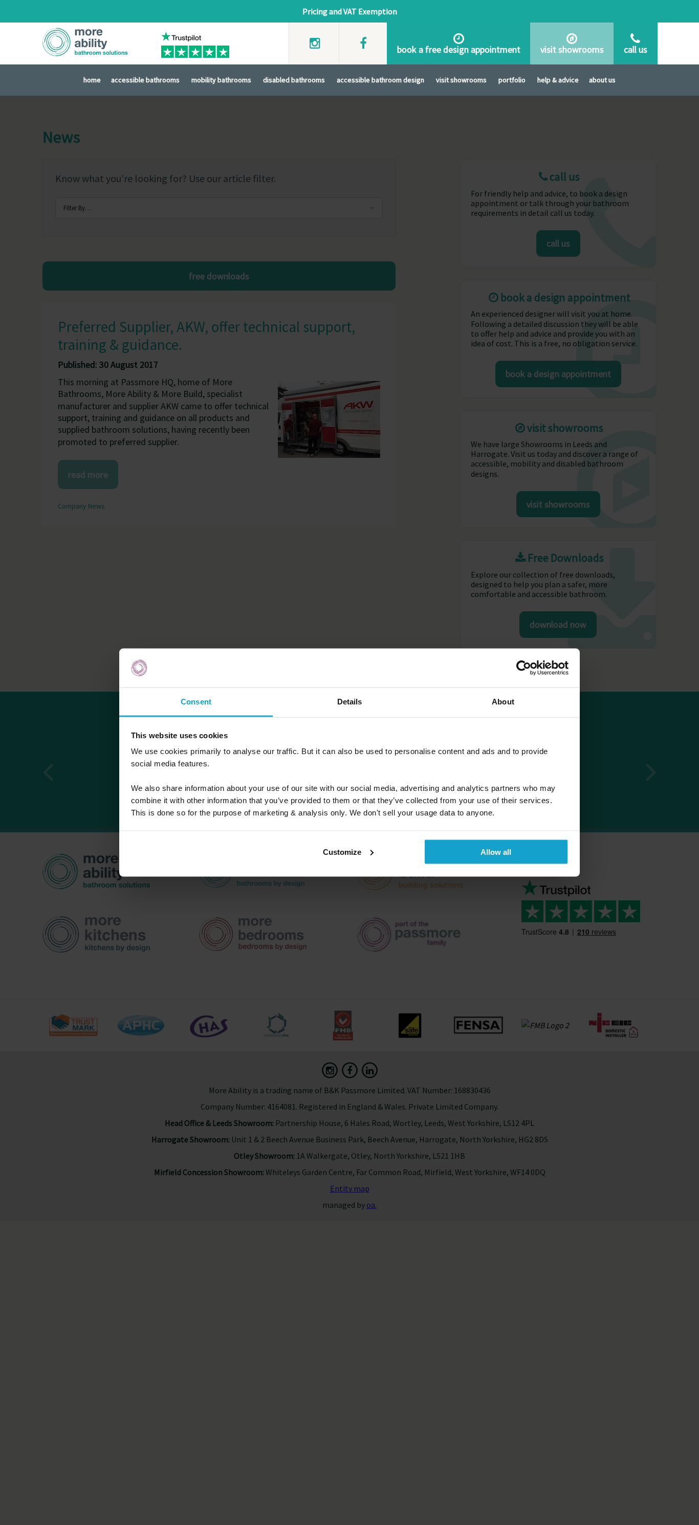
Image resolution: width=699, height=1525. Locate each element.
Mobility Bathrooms (221, 79)
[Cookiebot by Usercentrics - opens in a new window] (524, 668)
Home (92, 79)
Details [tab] (349, 701)
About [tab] (503, 701)
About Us (602, 79)
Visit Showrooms (461, 79)
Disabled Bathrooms (294, 79)
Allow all (495, 851)
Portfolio (512, 79)
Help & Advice (558, 79)
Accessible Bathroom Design (380, 79)
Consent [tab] (196, 701)
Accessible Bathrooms (145, 79)
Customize (342, 851)
